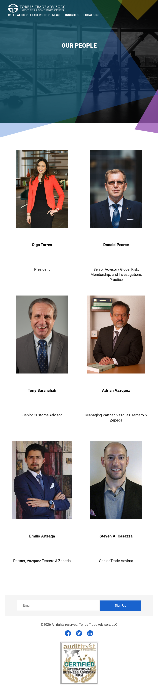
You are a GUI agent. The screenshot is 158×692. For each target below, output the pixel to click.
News (56, 15)
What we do (16, 15)
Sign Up (120, 605)
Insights (72, 15)
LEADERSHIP (38, 15)
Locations (91, 15)
